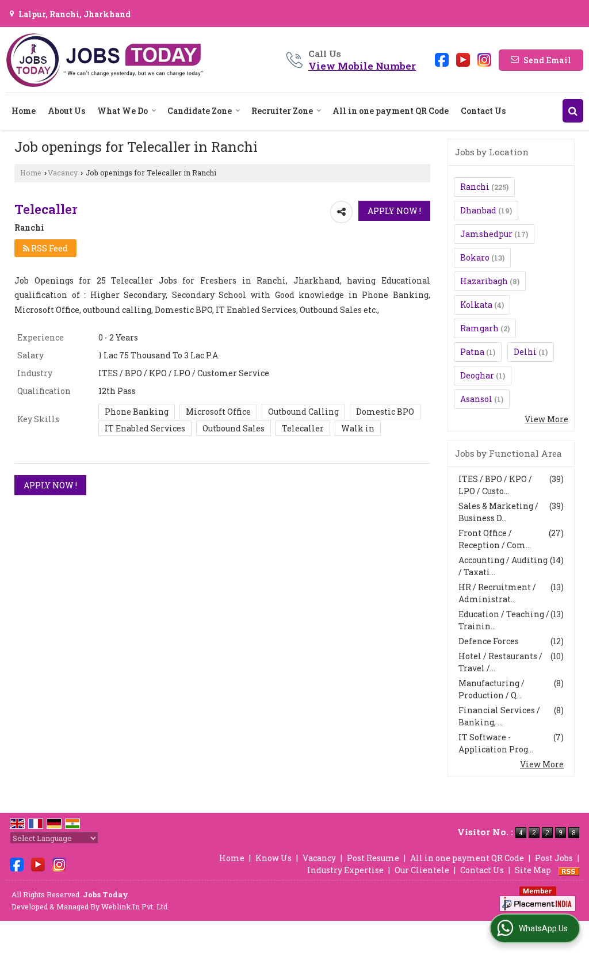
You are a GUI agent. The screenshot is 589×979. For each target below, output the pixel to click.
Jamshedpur (486, 233)
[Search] (573, 111)
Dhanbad (478, 210)
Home (24, 110)
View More (546, 419)
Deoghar (477, 375)
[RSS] (569, 870)
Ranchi (474, 186)
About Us (66, 110)
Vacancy (63, 172)
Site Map (533, 870)
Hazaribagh (484, 281)
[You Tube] (463, 58)
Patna (472, 351)
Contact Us (483, 110)
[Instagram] (484, 58)
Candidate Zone (199, 110)
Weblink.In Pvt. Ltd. (135, 906)
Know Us (273, 857)
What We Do (122, 110)
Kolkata (476, 304)
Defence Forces (488, 641)
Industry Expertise (345, 870)
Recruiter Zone (282, 110)
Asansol (476, 398)
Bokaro (474, 257)
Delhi (525, 351)
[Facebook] (442, 58)
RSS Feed (48, 248)
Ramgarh (479, 328)
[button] (362, 65)
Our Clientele (422, 870)
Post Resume (373, 857)
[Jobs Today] (105, 60)
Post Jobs (554, 857)
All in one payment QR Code (390, 110)
